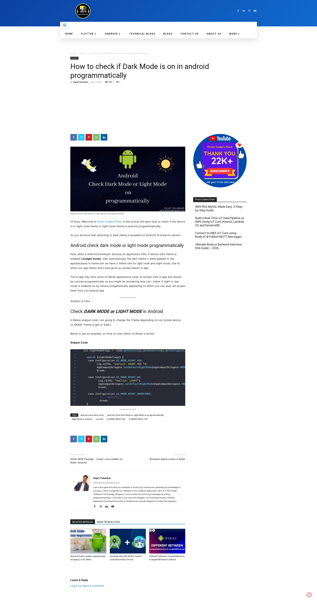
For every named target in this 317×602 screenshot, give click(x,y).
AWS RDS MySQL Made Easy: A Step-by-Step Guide (219, 208)
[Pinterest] (89, 137)
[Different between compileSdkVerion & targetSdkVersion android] (167, 541)
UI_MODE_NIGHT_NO (116, 419)
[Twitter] (249, 11)
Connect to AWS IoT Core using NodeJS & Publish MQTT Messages (218, 234)
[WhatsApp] (96, 137)
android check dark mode (92, 415)
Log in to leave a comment (87, 585)
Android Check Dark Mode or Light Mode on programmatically (135, 415)
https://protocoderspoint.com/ (106, 483)
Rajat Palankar (80, 82)
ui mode (99, 419)
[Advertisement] (158, 109)
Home (73, 53)
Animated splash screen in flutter (167, 459)
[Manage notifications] (309, 594)
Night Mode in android (82, 419)
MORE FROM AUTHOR (108, 522)
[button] (64, 25)
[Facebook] (238, 11)
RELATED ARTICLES (82, 522)
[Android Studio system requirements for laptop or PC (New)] (88, 541)
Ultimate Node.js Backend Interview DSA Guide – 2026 (218, 246)
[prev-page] (72, 566)
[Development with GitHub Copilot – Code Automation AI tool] (128, 541)
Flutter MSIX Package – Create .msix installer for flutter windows (96, 461)
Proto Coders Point (109, 221)
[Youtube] (255, 11)
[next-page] (78, 566)
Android (83, 53)
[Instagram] (102, 507)
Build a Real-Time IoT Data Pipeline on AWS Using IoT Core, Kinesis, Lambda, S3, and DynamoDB (219, 221)
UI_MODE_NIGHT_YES (138, 419)
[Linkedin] (244, 11)
